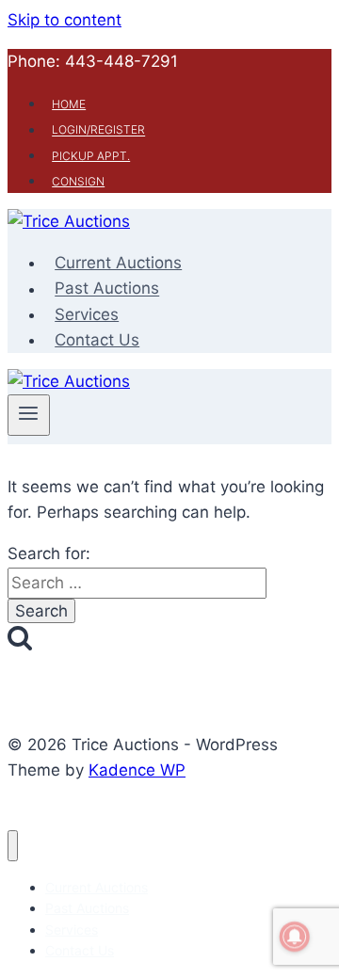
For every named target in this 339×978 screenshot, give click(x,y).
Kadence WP (137, 770)
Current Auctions (118, 262)
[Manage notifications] (295, 937)
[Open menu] (29, 415)
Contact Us (97, 339)
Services (87, 314)
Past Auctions (107, 289)
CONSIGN (78, 181)
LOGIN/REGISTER (98, 130)
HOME (69, 104)
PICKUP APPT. (91, 156)
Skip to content (64, 19)
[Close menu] (13, 845)
